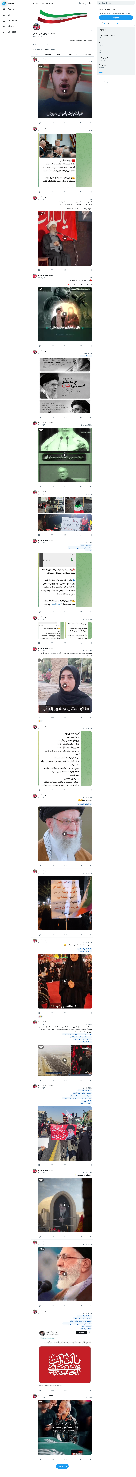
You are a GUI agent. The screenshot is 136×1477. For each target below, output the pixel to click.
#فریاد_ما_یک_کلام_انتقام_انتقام (80, 1095)
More (101, 73)
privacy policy (102, 23)
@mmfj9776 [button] (42, 61)
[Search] (90, 3)
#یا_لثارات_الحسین (85, 951)
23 (37, 49)
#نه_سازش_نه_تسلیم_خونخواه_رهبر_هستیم (77, 1034)
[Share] (91, 123)
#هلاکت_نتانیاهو (86, 1103)
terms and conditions (115, 23)
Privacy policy (103, 80)
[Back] (34, 3)
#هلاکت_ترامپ (86, 1101)
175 (49, 49)
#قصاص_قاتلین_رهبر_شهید (82, 1039)
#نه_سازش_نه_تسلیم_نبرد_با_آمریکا (79, 547)
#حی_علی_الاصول (85, 356)
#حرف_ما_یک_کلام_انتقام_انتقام (80, 1037)
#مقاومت (88, 550)
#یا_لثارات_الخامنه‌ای (84, 804)
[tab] (36, 54)
